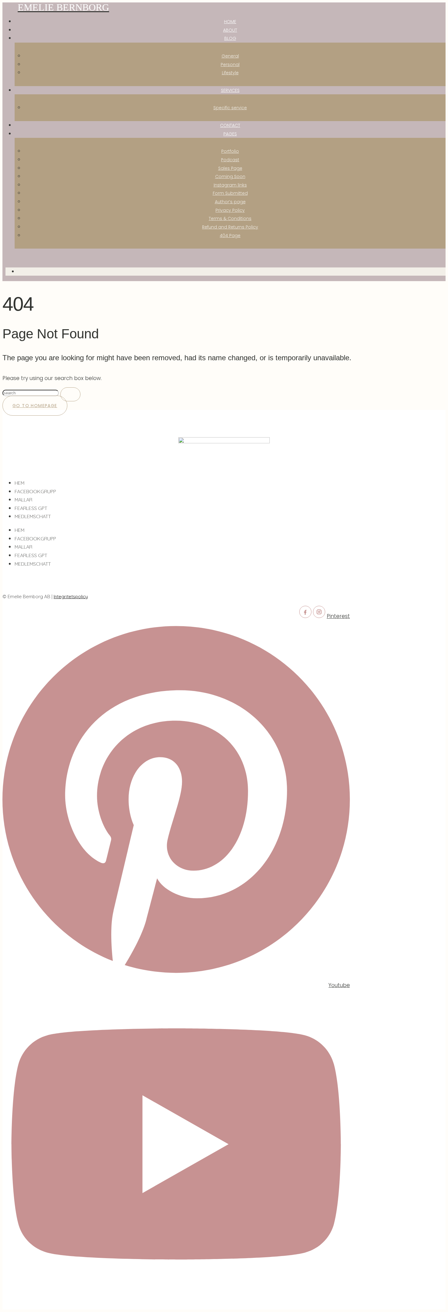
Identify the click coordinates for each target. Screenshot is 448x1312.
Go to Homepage (34, 406)
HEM (19, 483)
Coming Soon (230, 176)
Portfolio (230, 151)
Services (230, 90)
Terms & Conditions (230, 218)
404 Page (230, 235)
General (230, 56)
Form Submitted (230, 193)
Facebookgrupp (35, 491)
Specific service (230, 108)
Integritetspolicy (71, 596)
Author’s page (230, 202)
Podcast (230, 160)
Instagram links (230, 185)
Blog (230, 38)
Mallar (23, 500)
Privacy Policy (230, 210)
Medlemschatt (33, 516)
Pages (230, 134)
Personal (230, 64)
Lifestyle (230, 73)
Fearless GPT (31, 508)
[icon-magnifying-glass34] (7, 257)
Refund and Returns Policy (230, 227)
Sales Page (230, 168)
